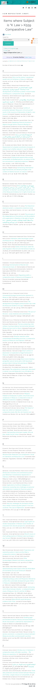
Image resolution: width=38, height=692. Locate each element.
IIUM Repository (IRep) (16, 13)
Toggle (4, 3)
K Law (5, 50)
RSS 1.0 (35, 41)
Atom (36, 39)
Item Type (28, 57)
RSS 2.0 (35, 43)
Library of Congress (10, 48)
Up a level (8, 34)
